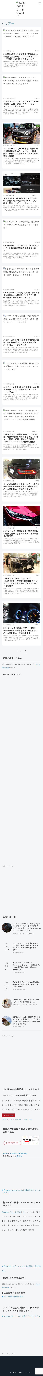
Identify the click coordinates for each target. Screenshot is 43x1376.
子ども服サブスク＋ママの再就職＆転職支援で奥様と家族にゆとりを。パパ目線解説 (26, 984)
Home (4, 1354)
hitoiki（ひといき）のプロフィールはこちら (17, 1119)
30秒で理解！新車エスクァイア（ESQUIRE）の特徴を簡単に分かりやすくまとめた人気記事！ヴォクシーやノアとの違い (20, 582)
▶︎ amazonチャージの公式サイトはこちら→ (21, 1316)
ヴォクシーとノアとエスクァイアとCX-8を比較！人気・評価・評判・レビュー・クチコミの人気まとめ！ (21, 103)
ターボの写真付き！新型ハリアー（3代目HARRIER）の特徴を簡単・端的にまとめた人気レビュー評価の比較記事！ (21, 486)
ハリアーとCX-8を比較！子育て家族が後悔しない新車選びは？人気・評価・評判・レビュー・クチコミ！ (21, 342)
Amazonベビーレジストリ (13, 1212)
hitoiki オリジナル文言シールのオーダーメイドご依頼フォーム (26, 1001)
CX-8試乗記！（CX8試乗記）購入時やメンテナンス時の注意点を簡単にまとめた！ (21, 248)
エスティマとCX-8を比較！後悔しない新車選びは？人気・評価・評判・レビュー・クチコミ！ (21, 389)
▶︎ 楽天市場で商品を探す (13, 1296)
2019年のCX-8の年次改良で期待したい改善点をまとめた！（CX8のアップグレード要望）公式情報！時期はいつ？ (20, 56)
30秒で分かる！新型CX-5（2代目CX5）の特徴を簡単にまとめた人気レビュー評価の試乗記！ (21, 533)
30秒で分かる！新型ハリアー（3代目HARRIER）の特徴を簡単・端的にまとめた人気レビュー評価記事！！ (20, 630)
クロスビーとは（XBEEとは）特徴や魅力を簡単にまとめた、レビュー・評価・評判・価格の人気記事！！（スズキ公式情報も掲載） (20, 152)
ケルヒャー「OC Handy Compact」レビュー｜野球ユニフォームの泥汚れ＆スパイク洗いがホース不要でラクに (27, 966)
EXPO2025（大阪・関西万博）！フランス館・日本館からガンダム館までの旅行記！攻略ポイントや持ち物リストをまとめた (26, 1020)
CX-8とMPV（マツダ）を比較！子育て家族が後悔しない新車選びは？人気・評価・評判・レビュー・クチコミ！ (21, 295)
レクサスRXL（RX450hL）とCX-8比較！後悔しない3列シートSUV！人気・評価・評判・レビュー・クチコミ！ (20, 200)
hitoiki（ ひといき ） (25, 1372)
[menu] (40, 3)
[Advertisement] (21, 770)
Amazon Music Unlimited (15, 1153)
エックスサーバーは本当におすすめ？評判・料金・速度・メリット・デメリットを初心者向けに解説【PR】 (26, 946)
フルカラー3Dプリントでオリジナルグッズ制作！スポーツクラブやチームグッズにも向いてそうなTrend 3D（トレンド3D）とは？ (27, 927)
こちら (19, 1156)
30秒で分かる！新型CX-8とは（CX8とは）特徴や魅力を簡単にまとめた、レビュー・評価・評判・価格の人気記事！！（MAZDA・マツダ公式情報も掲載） (20, 438)
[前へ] (17, 650)
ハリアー (12, 1354)
